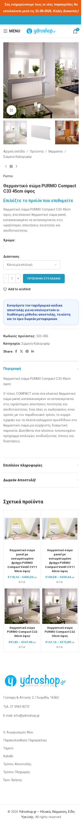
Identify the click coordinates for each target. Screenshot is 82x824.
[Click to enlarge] (11, 110)
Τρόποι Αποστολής (17, 764)
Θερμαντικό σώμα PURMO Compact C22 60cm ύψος (22, 632)
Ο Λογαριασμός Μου (18, 732)
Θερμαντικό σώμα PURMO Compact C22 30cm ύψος (60, 632)
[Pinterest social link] (27, 351)
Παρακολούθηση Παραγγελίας (25, 740)
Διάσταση (11, 257)
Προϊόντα (37, 151)
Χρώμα (8, 240)
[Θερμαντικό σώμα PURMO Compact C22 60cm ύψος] (22, 606)
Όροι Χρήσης (12, 780)
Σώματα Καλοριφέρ (17, 157)
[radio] (6, 246)
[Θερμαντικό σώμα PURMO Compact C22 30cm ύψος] (59, 606)
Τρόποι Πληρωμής (16, 772)
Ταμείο (8, 748)
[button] (7, 80)
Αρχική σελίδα (14, 151)
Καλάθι (8, 756)
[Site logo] (41, 31)
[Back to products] (11, 166)
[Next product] (16, 166)
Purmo (8, 176)
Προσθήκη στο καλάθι (43, 278)
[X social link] (21, 351)
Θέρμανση (55, 151)
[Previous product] (6, 166)
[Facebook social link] (16, 351)
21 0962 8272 (19, 707)
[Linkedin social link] (32, 351)
